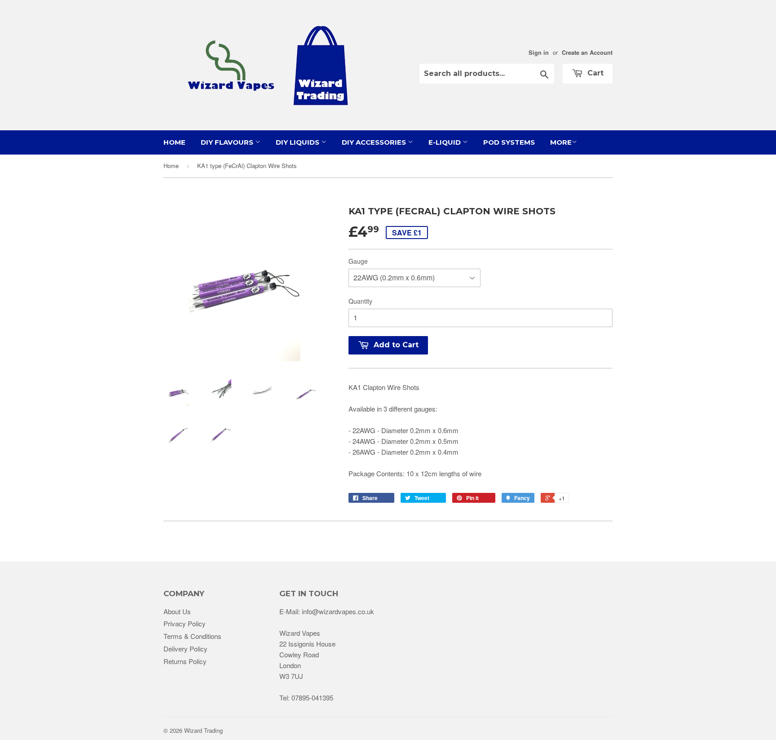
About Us (177, 611)
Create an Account (587, 53)
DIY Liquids (298, 142)
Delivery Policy (185, 648)
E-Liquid (445, 142)
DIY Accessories (375, 142)
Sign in (539, 53)
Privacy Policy (184, 623)
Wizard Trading (203, 730)
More (561, 142)
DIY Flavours (228, 142)
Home (174, 142)
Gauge (358, 261)
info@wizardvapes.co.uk (338, 611)
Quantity (360, 301)
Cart (594, 73)
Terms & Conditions (192, 636)
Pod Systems (509, 142)
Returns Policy (185, 661)
